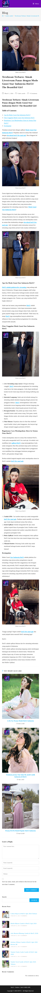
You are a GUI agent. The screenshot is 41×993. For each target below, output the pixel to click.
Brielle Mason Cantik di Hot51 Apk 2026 (24, 923)
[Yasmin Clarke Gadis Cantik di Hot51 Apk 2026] (5, 954)
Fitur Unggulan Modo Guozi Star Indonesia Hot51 (19, 118)
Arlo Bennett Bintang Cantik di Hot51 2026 (24, 933)
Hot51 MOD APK (25, 987)
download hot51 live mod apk (16, 135)
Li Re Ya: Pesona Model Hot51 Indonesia (20, 721)
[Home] (3, 16)
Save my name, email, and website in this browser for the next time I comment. (19, 883)
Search (4, 897)
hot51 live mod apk (17, 461)
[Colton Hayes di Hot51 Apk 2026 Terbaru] (5, 914)
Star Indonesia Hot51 (17, 557)
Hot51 (28, 305)
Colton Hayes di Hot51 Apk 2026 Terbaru (24, 913)
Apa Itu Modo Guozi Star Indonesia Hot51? (17, 115)
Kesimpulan (7, 126)
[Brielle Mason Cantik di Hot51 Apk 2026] (5, 924)
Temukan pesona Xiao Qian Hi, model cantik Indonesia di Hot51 (20, 776)
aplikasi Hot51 (16, 443)
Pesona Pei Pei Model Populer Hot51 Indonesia (20, 831)
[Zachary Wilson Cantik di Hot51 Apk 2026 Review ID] (5, 944)
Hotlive (17, 987)
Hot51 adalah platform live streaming (14, 287)
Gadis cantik (21, 93)
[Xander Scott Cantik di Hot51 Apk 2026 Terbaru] (5, 963)
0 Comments (33, 93)
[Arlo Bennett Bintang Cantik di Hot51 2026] (5, 934)
